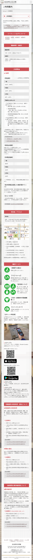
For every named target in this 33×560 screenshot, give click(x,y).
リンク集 (27, 539)
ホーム (4, 11)
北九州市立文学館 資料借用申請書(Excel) (16, 473)
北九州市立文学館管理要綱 (17, 204)
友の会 (11, 539)
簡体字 (17, 37)
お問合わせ (13, 541)
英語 (12, 37)
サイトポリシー (20, 541)
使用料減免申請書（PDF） (12, 141)
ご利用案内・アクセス (18, 539)
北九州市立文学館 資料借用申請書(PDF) (15, 476)
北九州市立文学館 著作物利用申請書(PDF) (16, 526)
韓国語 (7, 38)
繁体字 (23, 37)
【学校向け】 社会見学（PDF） (14, 138)
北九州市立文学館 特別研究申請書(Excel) (16, 441)
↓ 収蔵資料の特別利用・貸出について (15, 26)
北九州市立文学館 (10, 524)
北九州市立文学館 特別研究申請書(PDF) (15, 444)
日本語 (7, 37)
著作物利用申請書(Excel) (21, 524)
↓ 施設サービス (25, 25)
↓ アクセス (15, 25)
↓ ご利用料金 (7, 25)
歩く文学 (6, 539)
